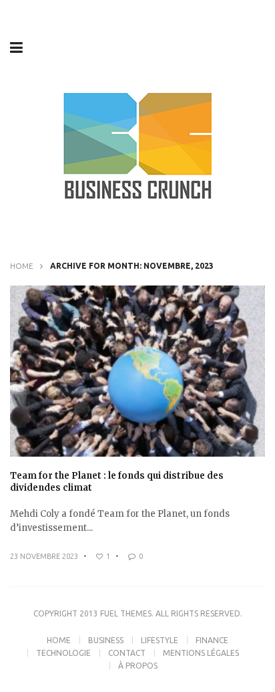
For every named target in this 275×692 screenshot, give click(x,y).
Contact (127, 653)
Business (105, 640)
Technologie (63, 653)
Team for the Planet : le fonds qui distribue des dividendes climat (117, 481)
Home (21, 265)
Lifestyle (159, 640)
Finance (212, 640)
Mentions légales (201, 653)
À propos (138, 665)
